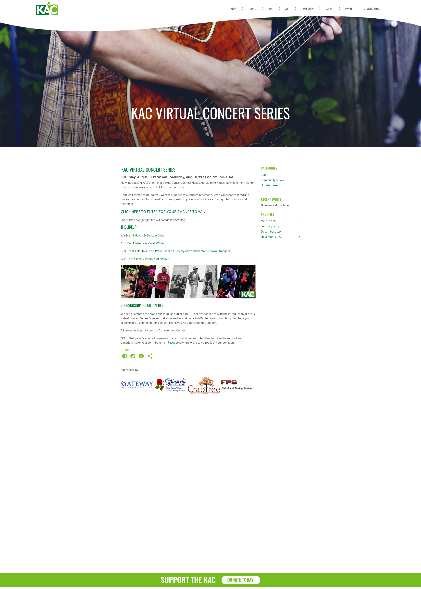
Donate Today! (241, 580)
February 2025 (270, 226)
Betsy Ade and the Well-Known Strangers (203, 250)
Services (252, 9)
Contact (330, 9)
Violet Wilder (156, 243)
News (271, 9)
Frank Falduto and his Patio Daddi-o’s (150, 250)
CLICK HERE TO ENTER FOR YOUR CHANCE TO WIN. (163, 211)
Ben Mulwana (136, 243)
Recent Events (271, 199)
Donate (348, 9)
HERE (188, 313)
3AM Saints (135, 258)
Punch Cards (307, 9)
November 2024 (271, 236)
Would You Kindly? (157, 258)
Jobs (287, 9)
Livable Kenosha (372, 9)
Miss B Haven (134, 235)
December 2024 (271, 231)
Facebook (174, 342)
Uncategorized (270, 185)
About (234, 9)
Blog (264, 174)
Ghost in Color (155, 235)
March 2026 (268, 220)
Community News (272, 179)
